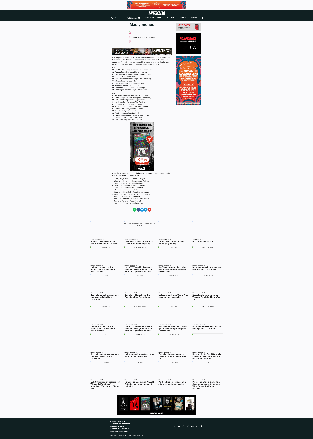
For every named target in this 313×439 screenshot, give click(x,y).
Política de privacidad (124, 435)
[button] (130, 17)
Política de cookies (137, 435)
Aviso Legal (113, 435)
